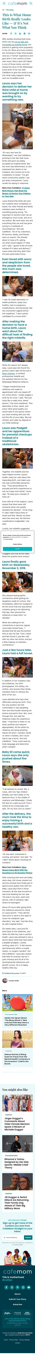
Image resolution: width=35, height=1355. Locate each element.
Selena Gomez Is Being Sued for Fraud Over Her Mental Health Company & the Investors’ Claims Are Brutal (17, 1059)
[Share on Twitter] (15, 33)
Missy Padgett (8, 373)
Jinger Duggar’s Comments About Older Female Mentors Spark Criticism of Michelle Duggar (17, 1124)
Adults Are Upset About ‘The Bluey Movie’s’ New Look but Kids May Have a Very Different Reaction (16, 1021)
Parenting (9, 10)
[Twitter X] (12, 1287)
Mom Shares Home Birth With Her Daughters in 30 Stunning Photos (17, 870)
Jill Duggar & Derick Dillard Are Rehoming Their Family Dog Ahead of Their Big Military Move (16, 1203)
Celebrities (8, 1051)
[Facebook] (6, 1287)
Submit (28, 1237)
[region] (17, 542)
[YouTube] (29, 1287)
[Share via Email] (29, 33)
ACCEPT (17, 549)
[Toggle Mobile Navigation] (4, 3)
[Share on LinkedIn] (20, 33)
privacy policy (18, 1244)
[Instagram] (23, 1287)
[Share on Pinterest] (24, 33)
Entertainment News (11, 1014)
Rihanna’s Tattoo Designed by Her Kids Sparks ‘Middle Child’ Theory (16, 1163)
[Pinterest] (17, 1287)
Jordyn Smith (14, 981)
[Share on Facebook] (11, 33)
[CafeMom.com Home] (17, 3)
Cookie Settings (17, 544)
